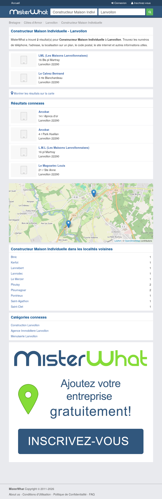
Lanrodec (17, 273)
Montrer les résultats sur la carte (33, 93)
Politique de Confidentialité (70, 494)
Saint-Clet (17, 306)
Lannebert (17, 268)
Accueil (15, 3)
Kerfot (14, 262)
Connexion (120, 3)
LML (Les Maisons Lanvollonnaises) (63, 55)
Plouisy (15, 284)
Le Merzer (17, 279)
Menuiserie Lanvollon (24, 336)
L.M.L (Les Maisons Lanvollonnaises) (64, 148)
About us (14, 494)
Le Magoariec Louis (52, 165)
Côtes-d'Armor (33, 22)
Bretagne (14, 22)
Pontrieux (17, 295)
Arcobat (44, 112)
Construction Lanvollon (25, 325)
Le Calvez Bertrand (51, 73)
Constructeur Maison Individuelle (81, 22)
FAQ (92, 494)
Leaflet (117, 240)
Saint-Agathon (20, 301)
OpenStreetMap (132, 240)
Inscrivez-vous (142, 3)
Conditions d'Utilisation (37, 494)
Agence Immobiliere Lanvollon (30, 331)
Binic (14, 257)
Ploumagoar (18, 290)
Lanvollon (52, 22)
